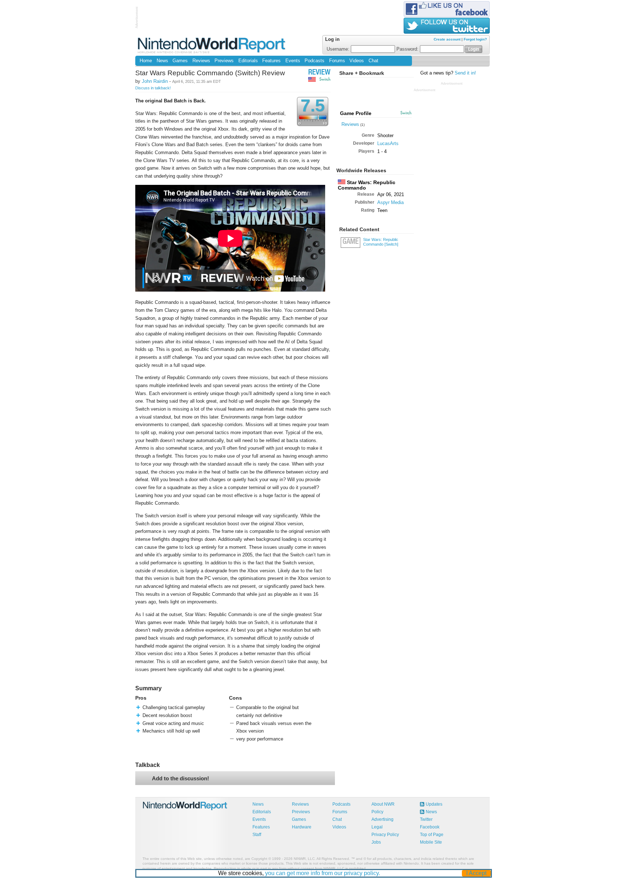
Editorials (248, 60)
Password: (408, 49)
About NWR (383, 804)
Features (271, 60)
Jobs (376, 842)
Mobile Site (431, 842)
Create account (447, 39)
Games (180, 60)
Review (319, 73)
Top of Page (431, 834)
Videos (356, 60)
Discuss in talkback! (153, 88)
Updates (434, 804)
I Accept (476, 873)
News (162, 60)
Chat (373, 60)
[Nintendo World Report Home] (212, 45)
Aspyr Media (390, 202)
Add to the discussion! (180, 778)
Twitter (426, 819)
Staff (256, 834)
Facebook (429, 827)
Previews (224, 60)
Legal (377, 827)
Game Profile (355, 113)
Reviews (201, 60)
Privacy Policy (385, 834)
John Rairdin (155, 81)
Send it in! (465, 73)
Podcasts (314, 60)
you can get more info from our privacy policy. (322, 873)
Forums (337, 60)
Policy (377, 811)
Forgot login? (475, 39)
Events (292, 60)
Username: (339, 49)
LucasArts (388, 143)
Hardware (301, 827)
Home (146, 60)
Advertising (382, 819)
